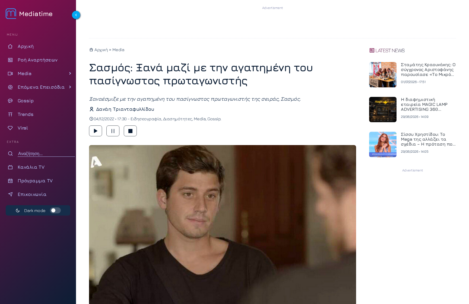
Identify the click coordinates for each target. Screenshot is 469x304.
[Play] (95, 130)
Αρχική (101, 49)
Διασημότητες (177, 118)
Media (118, 49)
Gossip (213, 118)
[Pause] (112, 130)
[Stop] (130, 130)
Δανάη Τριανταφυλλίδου (125, 109)
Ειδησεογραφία (146, 118)
